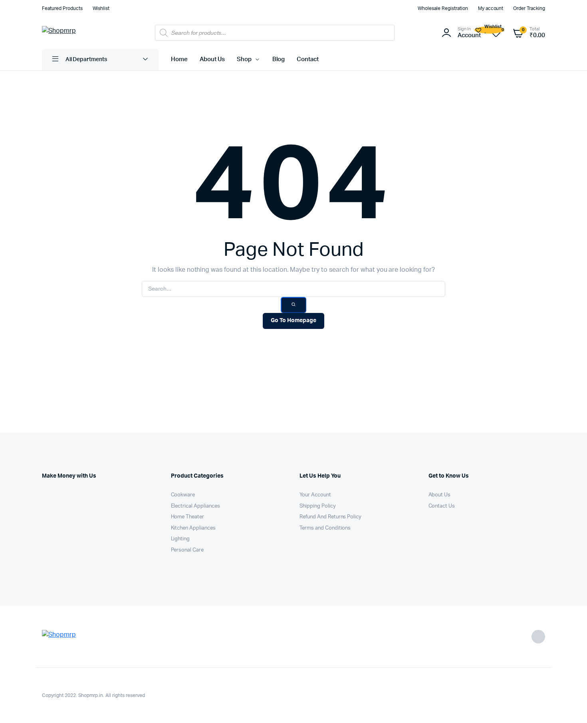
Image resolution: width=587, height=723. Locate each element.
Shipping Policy (317, 506)
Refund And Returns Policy (330, 517)
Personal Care (187, 550)
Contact (308, 59)
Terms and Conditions (325, 528)
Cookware (183, 495)
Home (179, 59)
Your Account (315, 495)
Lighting (180, 539)
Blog (278, 59)
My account (491, 8)
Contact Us (441, 506)
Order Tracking (529, 8)
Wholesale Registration (443, 8)
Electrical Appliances (195, 506)
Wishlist (101, 8)
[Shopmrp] (76, 33)
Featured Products (62, 8)
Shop (244, 59)
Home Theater (187, 517)
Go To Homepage (293, 320)
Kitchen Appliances (193, 528)
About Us (212, 59)
